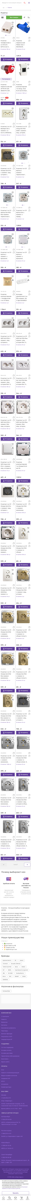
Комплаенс (4, 1059)
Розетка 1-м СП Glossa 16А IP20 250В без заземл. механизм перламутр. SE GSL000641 (6, 549)
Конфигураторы (6, 1087)
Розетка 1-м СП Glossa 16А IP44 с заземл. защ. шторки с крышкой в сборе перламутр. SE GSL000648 (6, 507)
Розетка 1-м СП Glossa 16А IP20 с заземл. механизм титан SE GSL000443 (6, 633)
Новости (4, 1019)
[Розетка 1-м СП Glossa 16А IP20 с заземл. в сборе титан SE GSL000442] (23, 617)
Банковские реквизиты (8, 1028)
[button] (28, 17)
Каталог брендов (6, 1034)
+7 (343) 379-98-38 (6, 1119)
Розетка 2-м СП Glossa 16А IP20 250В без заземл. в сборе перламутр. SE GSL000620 (6, 591)
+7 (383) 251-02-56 (6, 1145)
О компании (5, 1016)
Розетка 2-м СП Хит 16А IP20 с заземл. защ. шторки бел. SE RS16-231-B (6, 381)
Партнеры (4, 1031)
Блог (2, 1070)
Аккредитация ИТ (6, 1039)
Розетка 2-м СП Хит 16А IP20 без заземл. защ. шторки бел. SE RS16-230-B (21, 381)
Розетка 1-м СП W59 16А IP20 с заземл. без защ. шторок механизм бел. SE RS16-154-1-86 (6, 423)
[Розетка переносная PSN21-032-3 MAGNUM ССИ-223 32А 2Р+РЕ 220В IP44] (23, 27)
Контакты (4, 1025)
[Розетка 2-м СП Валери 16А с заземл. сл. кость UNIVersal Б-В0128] (8, 113)
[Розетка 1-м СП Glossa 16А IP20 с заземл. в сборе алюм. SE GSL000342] (23, 743)
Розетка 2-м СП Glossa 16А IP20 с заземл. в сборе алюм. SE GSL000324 (6, 843)
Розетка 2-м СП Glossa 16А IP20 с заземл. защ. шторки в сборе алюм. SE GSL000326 (22, 801)
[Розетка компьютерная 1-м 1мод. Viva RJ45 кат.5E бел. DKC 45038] (23, 69)
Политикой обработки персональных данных (14, 1187)
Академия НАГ (5, 1078)
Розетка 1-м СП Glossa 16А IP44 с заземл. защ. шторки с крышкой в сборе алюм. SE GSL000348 (22, 717)
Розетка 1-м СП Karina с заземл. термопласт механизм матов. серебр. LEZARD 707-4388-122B (21, 172)
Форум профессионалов (9, 1075)
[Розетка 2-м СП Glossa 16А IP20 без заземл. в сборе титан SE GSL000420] (8, 701)
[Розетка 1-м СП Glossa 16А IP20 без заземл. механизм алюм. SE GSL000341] (8, 785)
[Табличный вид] (2, 17)
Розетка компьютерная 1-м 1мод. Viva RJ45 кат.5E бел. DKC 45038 (21, 88)
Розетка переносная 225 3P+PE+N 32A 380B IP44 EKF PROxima (6, 88)
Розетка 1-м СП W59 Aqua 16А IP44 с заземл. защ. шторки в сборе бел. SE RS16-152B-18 (6, 465)
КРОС (3, 1081)
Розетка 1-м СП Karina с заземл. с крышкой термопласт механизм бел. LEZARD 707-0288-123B (21, 256)
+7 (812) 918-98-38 (6, 1157)
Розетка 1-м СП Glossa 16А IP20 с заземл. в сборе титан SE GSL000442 (21, 633)
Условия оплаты (6, 1050)
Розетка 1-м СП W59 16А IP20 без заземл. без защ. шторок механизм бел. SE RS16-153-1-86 (21, 423)
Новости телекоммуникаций (10, 1073)
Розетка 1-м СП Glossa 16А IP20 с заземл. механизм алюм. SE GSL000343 (6, 759)
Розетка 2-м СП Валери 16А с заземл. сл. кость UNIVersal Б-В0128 (6, 130)
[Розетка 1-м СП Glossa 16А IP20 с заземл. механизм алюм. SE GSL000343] (8, 743)
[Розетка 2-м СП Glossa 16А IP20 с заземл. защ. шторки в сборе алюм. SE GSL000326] (23, 785)
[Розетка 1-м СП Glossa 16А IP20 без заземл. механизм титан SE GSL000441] (8, 659)
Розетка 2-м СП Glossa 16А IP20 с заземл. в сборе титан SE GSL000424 (21, 675)
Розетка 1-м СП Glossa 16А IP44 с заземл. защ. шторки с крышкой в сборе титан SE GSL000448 (6, 172)
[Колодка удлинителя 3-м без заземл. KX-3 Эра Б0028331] (23, 281)
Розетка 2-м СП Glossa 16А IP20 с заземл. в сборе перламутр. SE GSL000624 (21, 549)
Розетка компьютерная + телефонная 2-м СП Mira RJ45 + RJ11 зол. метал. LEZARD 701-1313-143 (6, 297)
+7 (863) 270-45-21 (6, 1133)
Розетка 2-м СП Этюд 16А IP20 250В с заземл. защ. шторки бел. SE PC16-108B (21, 130)
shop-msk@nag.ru (6, 1101)
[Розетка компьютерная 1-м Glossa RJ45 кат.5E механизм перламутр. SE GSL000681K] (23, 449)
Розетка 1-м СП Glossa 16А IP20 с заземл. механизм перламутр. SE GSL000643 (21, 507)
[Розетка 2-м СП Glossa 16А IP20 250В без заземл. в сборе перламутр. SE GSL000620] (8, 575)
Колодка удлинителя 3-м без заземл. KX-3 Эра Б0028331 (21, 297)
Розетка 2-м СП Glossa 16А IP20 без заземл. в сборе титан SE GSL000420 (6, 717)
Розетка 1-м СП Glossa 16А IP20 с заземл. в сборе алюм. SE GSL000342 (22, 759)
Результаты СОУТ (6, 1036)
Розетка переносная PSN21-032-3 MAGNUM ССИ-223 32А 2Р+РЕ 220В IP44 (21, 44)
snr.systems (4, 1084)
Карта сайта (5, 1062)
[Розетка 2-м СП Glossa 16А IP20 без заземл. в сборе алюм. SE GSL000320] (23, 826)
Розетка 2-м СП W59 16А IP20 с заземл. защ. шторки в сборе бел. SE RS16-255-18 (6, 339)
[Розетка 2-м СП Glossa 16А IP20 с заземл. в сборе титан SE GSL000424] (23, 659)
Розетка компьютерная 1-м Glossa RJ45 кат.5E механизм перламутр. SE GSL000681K (21, 465)
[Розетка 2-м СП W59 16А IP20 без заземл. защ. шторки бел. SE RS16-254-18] (23, 323)
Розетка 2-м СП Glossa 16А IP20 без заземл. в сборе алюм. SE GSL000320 (22, 843)
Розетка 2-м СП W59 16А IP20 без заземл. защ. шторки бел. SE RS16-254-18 (21, 339)
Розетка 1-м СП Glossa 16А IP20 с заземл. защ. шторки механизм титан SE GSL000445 (21, 591)
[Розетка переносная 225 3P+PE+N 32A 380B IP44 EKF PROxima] (8, 69)
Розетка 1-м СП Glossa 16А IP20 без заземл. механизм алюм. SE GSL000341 (6, 801)
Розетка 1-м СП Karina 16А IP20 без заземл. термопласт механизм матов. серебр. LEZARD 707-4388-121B (6, 214)
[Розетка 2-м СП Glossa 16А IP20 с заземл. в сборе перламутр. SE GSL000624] (23, 533)
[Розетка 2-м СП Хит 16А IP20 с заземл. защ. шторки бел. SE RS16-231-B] (8, 365)
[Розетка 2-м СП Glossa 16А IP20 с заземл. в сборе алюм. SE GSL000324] (8, 826)
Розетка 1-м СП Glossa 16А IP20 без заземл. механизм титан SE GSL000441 (6, 675)
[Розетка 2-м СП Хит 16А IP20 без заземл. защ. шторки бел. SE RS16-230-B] (23, 365)
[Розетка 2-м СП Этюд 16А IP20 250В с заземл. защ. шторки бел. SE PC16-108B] (23, 113)
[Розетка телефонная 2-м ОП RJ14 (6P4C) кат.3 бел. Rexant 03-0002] (8, 27)
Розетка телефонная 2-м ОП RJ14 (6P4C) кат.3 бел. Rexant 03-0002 (6, 44)
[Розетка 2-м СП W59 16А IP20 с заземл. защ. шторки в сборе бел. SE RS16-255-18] (8, 323)
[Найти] (25, 3)
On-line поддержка (7, 1047)
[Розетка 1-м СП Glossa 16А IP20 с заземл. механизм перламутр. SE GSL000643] (23, 491)
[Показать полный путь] (4, 7)
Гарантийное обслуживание (10, 1056)
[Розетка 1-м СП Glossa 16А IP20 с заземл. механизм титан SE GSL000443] (8, 617)
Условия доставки (7, 1053)
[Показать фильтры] (28, 17)
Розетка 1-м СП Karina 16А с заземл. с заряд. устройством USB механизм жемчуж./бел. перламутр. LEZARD (21, 214)
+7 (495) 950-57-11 (6, 1098)
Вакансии (4, 1022)
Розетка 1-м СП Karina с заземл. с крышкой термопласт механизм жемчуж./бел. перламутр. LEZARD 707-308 (6, 256)
